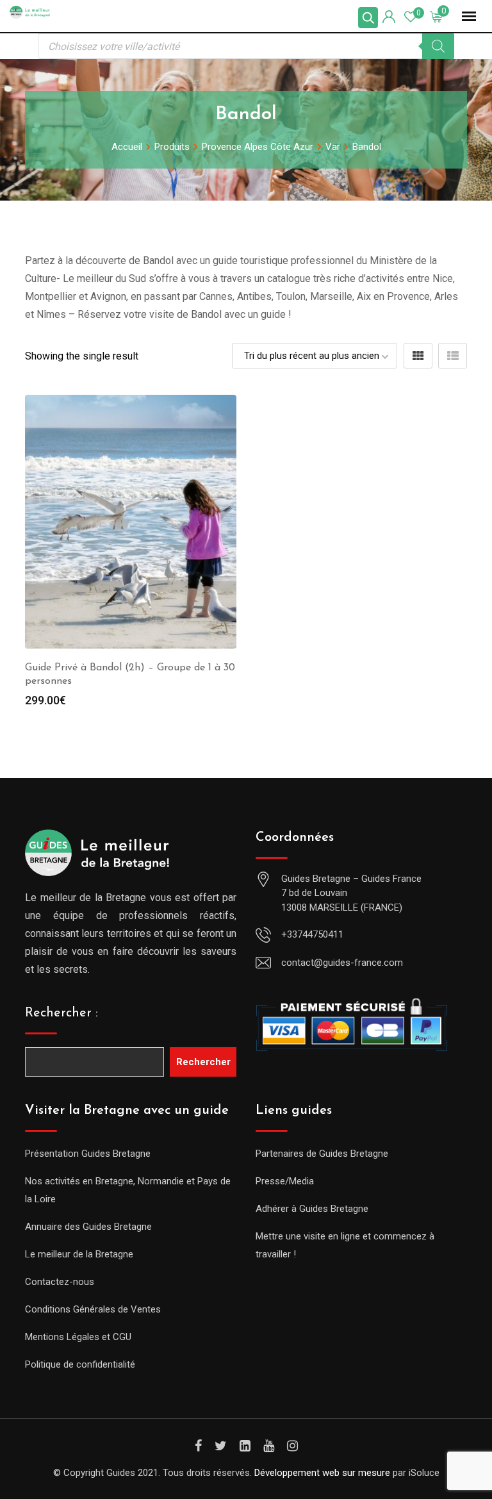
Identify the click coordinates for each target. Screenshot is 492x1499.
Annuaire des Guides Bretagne (88, 1226)
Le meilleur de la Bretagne (79, 1254)
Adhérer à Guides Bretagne (312, 1208)
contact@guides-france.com (342, 962)
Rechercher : (61, 1013)
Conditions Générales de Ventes (93, 1309)
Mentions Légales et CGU (78, 1337)
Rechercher (203, 1062)
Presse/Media (285, 1181)
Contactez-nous (59, 1282)
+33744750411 (312, 934)
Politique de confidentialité (80, 1364)
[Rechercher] (438, 46)
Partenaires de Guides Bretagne (322, 1153)
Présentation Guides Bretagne (88, 1153)
